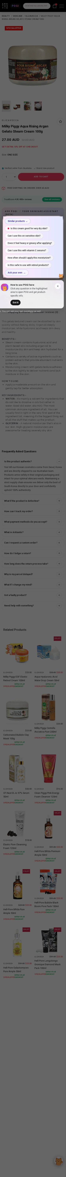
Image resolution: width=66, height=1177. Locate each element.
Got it (15, 302)
